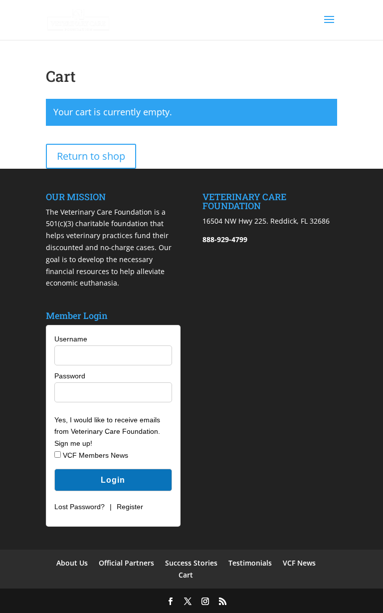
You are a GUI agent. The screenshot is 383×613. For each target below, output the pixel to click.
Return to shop (91, 156)
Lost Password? (79, 507)
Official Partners (126, 563)
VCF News (299, 563)
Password (69, 376)
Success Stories (191, 563)
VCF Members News (94, 455)
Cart (186, 575)
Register (130, 507)
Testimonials (250, 563)
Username (70, 339)
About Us (72, 563)
